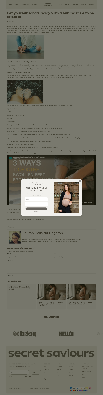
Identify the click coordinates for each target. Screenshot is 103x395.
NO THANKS (36, 211)
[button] (36, 208)
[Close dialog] (79, 181)
